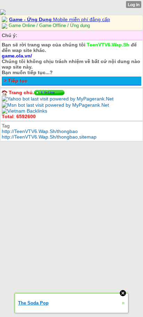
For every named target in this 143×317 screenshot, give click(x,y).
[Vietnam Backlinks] (24, 110)
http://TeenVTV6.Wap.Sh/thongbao (40, 131)
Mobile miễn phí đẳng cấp (59, 19)
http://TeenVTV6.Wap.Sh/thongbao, (40, 137)
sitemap (87, 137)
